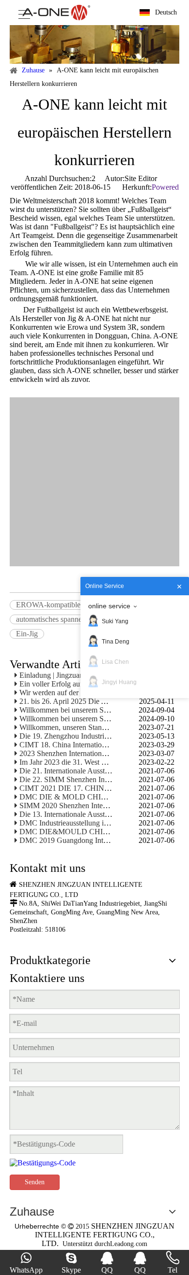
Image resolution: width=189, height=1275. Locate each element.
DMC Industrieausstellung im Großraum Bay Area (96, 823)
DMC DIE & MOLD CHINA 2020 (74, 797)
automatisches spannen (51, 619)
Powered (165, 187)
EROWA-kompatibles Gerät (59, 605)
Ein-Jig (27, 634)
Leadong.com (128, 1243)
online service (109, 606)
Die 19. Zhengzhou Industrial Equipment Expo (91, 736)
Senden (35, 1182)
